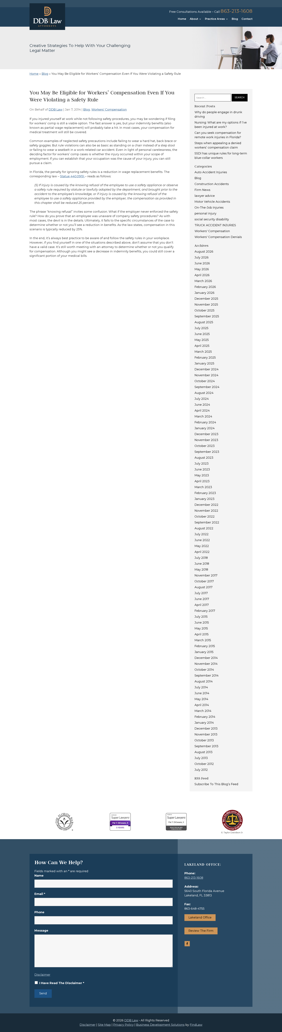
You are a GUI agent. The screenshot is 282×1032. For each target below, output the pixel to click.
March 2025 (203, 351)
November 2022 (206, 510)
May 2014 (201, 699)
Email (39, 894)
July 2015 (201, 616)
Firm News (202, 190)
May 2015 (201, 628)
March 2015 (203, 640)
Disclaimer (42, 975)
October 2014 (204, 669)
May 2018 (201, 569)
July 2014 (201, 687)
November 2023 (206, 440)
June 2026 (202, 263)
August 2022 (204, 528)
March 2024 (203, 416)
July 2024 (202, 399)
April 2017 (202, 605)
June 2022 (202, 540)
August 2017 (203, 587)
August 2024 (204, 393)
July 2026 (202, 257)
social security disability (212, 219)
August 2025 (204, 322)
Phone (39, 912)
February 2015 (205, 646)
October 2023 (205, 446)
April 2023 (202, 481)
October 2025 (204, 310)
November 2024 (206, 375)
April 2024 (202, 410)
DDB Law (56, 109)
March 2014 (203, 711)
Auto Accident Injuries (211, 172)
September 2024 (207, 387)
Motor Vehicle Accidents (212, 201)
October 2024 (205, 381)
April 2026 (202, 275)
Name (39, 875)
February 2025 (205, 357)
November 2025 (206, 304)
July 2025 (201, 328)
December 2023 (206, 434)
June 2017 (202, 599)
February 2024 (205, 422)
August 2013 (203, 752)
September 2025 (207, 316)
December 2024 (207, 369)
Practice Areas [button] (215, 19)
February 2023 (205, 493)
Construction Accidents (212, 184)
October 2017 (204, 581)
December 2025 (206, 298)
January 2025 (204, 363)
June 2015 (202, 622)
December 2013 (206, 728)
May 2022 (202, 546)
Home (182, 19)
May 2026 (202, 269)
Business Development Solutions (160, 1025)
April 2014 (202, 705)
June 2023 (202, 469)
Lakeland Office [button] (200, 917)
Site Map (104, 1025)
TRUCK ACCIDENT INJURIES (215, 225)
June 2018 (202, 563)
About (194, 19)
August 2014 (204, 681)
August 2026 (204, 251)
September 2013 (206, 746)
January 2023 (204, 499)
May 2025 (202, 340)
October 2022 (205, 516)
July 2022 (202, 534)
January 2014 (204, 722)
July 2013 (201, 758)
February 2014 (205, 717)
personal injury (205, 213)
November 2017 (206, 575)
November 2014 (206, 664)
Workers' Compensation (109, 109)
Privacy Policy (123, 1025)
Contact (247, 19)
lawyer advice (205, 196)
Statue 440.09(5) (72, 176)
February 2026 (205, 287)
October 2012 (204, 764)
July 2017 (201, 593)
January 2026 (204, 293)
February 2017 (205, 611)
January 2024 (205, 428)
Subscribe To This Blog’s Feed (216, 784)
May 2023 (202, 475)
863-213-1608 (236, 11)
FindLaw (196, 1025)
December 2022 (206, 505)
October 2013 (204, 740)
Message (41, 930)
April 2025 (202, 346)
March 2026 (203, 281)
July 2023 (202, 463)
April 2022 (202, 552)
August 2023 (204, 457)
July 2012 (201, 770)
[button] (278, 1008)
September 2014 (207, 675)
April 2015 (202, 634)
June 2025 (202, 334)
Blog (235, 19)
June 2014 (202, 693)
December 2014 (206, 658)
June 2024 (202, 404)
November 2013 (206, 734)
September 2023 (207, 452)
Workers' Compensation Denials (218, 237)
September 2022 (207, 522)
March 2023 (203, 487)
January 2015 (204, 652)
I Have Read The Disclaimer (61, 983)
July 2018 (201, 558)
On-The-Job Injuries (209, 207)
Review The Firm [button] (200, 931)
